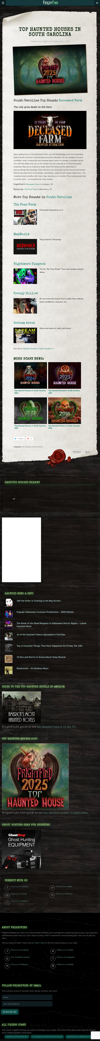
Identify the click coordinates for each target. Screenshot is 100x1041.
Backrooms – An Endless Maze (32, 668)
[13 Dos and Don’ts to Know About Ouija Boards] (8, 662)
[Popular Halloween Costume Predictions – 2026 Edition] (8, 617)
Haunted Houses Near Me (16, 1037)
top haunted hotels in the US (56, 727)
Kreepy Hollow (26, 293)
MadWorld (21, 234)
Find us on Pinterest (64, 894)
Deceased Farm (70, 100)
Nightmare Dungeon (30, 264)
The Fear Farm (30, 189)
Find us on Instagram (20, 901)
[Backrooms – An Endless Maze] (8, 673)
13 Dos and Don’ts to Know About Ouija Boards (41, 657)
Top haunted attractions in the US (47, 1037)
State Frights (40, 943)
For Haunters (26, 447)
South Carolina (59, 197)
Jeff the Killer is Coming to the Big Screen (39, 601)
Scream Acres (24, 323)
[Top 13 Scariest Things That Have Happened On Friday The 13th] (8, 651)
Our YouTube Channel (20, 957)
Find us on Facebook (19, 886)
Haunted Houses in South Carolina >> (38, 349)
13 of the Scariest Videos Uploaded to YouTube (41, 634)
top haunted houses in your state (65, 813)
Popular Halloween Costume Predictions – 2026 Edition (45, 612)
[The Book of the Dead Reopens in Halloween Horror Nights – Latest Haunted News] (8, 628)
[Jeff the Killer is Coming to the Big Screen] (8, 606)
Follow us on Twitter (64, 886)
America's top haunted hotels (80, 1037)
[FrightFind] (50, 3)
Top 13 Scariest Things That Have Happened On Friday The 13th (49, 646)
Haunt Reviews (37, 447)
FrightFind (46, 41)
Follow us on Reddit (65, 964)
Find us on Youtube (19, 894)
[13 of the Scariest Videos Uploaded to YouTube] (8, 640)
